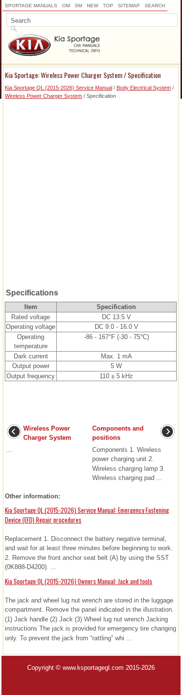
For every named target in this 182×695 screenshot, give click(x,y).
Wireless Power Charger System (43, 96)
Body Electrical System (143, 88)
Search (155, 5)
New (92, 5)
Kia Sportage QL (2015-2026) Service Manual (58, 88)
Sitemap (129, 5)
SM (78, 5)
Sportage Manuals (31, 5)
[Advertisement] (91, 190)
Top (108, 5)
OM (66, 5)
